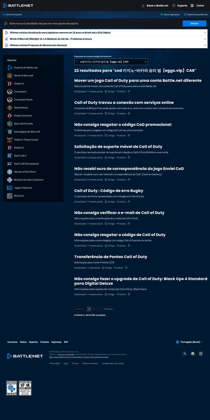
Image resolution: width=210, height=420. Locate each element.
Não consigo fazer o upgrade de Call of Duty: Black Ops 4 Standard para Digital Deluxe (140, 281)
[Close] (205, 32)
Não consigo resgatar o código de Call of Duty (120, 234)
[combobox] (111, 62)
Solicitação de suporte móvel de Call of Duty (118, 146)
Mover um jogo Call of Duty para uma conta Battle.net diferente (138, 80)
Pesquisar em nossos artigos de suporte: (93, 56)
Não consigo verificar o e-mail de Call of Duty (119, 212)
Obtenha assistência (197, 14)
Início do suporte (13, 14)
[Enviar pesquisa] (76, 62)
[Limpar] (145, 62)
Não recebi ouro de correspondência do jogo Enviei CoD (129, 168)
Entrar (194, 23)
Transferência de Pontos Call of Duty (110, 256)
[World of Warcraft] (129, 179)
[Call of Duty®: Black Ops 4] (129, 91)
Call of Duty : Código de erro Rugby (108, 190)
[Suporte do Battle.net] (129, 113)
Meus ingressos (171, 14)
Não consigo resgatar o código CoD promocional (122, 124)
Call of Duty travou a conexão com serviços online (124, 102)
